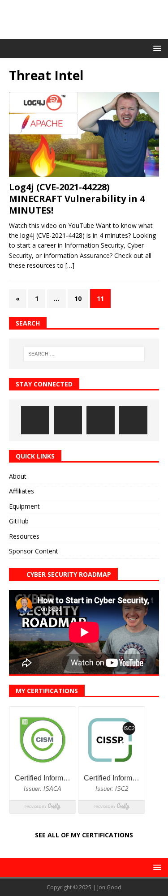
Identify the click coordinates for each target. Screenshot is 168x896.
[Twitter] (100, 420)
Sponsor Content (33, 551)
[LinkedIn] (68, 420)
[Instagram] (35, 420)
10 (78, 298)
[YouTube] (133, 420)
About (17, 476)
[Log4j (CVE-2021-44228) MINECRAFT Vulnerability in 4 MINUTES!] (84, 134)
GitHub (19, 521)
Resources (24, 536)
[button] (156, 48)
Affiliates (21, 491)
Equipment (24, 506)
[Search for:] (84, 353)
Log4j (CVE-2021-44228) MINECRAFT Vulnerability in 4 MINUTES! (77, 198)
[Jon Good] (84, 33)
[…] (69, 265)
